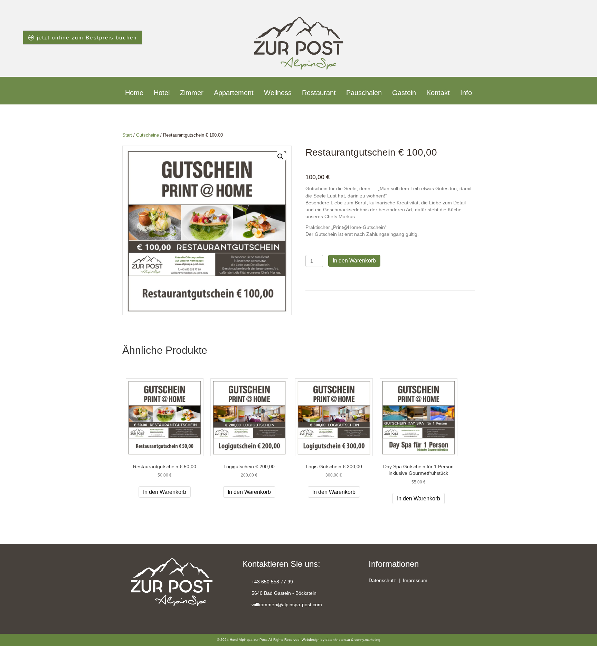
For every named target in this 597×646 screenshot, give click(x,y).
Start (127, 135)
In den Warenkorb (354, 261)
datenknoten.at (337, 640)
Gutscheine (147, 135)
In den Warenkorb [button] (164, 492)
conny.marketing (367, 640)
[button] (280, 156)
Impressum (415, 580)
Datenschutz (382, 580)
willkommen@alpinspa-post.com (287, 604)
